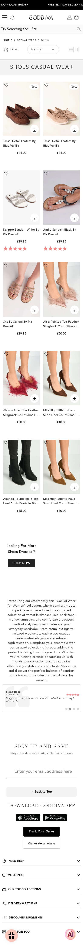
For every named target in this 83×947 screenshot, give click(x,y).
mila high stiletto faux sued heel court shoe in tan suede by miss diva (60, 501)
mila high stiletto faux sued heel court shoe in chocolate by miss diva (60, 412)
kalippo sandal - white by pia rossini (21, 232)
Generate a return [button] (41, 843)
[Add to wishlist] (6, 85)
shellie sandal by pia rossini (17, 324)
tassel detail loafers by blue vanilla (19, 143)
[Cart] (76, 17)
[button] (71, 49)
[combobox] (37, 29)
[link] (41, 698)
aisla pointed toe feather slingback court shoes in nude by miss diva (61, 324)
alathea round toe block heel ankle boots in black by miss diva (21, 501)
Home (8, 40)
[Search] (78, 29)
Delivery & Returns (22, 903)
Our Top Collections (24, 889)
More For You (19, 932)
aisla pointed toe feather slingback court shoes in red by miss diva (21, 412)
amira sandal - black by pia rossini (59, 232)
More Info (16, 875)
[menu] (4, 17)
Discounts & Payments (26, 917)
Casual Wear (26, 40)
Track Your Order (41, 831)
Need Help (16, 861)
